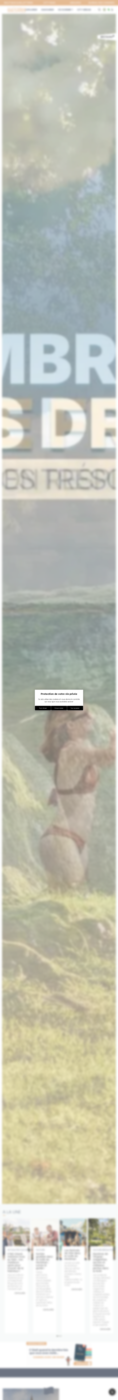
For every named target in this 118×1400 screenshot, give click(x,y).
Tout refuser (43, 708)
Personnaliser (59, 708)
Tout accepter (75, 708)
